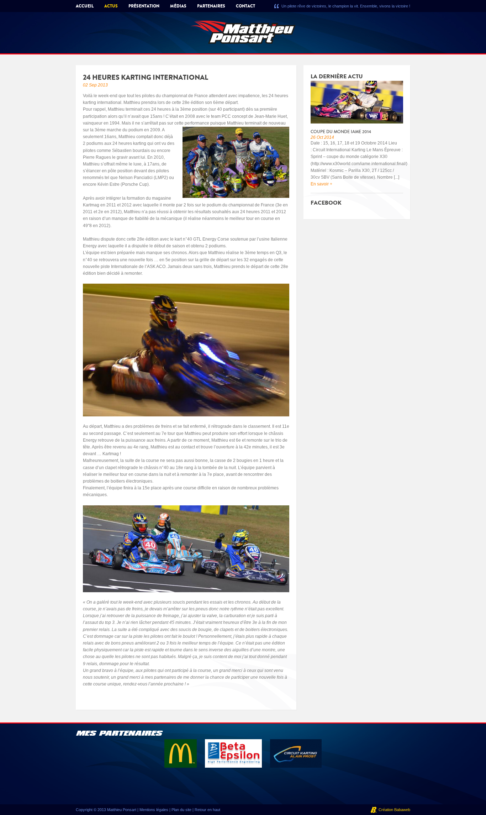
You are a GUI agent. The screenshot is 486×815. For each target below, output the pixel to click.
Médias (178, 6)
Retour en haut (207, 810)
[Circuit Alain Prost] (295, 753)
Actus (111, 6)
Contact (245, 6)
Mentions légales (153, 810)
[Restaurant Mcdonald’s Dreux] (181, 753)
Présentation (143, 6)
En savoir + (321, 184)
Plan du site (181, 810)
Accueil (85, 6)
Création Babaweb (394, 810)
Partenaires (211, 6)
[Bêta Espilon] (233, 753)
